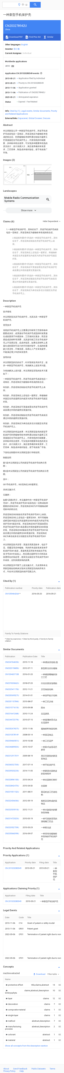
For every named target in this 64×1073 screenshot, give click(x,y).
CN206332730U (12, 764)
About (6, 1069)
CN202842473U (12, 786)
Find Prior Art (35, 37)
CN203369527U (12, 695)
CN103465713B (12, 674)
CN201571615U (12, 707)
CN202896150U (12, 779)
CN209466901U (12, 741)
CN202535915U (12, 809)
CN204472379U (12, 720)
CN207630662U (12, 683)
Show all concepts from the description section (26, 1046)
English (24, 44)
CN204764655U (12, 662)
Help (22, 1071)
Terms (52, 1069)
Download (40, 974)
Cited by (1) (15, 111)
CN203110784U (12, 701)
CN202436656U (12, 801)
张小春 (17, 49)
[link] (14, 985)
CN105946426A (12, 594)
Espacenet (23, 118)
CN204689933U (12, 747)
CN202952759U (12, 827)
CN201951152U (12, 792)
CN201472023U (12, 818)
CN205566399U (12, 833)
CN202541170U (12, 689)
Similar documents (41, 111)
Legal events (26, 111)
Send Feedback (20, 1069)
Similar (50, 37)
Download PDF (16, 37)
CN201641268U (12, 713)
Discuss (46, 118)
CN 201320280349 (13, 868)
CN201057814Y (12, 734)
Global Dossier (35, 118)
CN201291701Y (12, 756)
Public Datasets (39, 1069)
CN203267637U (12, 728)
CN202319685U (12, 668)
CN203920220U (12, 771)
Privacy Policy (9, 1071)
